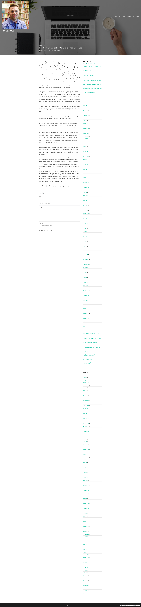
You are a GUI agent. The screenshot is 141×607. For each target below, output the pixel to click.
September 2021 (86, 115)
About (115, 16)
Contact (137, 16)
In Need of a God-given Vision (88, 75)
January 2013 (85, 285)
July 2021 (84, 118)
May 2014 (85, 244)
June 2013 (85, 272)
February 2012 (85, 308)
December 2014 (86, 233)
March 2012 (85, 305)
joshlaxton (44, 50)
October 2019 (85, 159)
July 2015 (84, 226)
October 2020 (85, 133)
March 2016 (85, 205)
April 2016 (85, 203)
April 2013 (85, 277)
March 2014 (85, 249)
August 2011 (85, 321)
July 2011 (84, 323)
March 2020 (85, 149)
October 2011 (85, 318)
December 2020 (86, 128)
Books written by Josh (128, 16)
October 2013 (85, 262)
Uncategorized (50, 50)
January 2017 (85, 195)
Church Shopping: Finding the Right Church (91, 63)
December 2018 (86, 179)
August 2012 (85, 298)
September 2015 (86, 220)
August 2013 (85, 267)
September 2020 (86, 136)
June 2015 (85, 228)
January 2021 (85, 125)
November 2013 (86, 259)
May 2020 (85, 143)
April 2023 (85, 107)
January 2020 (85, 151)
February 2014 (85, 251)
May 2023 (85, 105)
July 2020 (84, 141)
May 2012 (85, 300)
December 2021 (86, 113)
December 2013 (86, 256)
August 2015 (85, 223)
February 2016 (85, 208)
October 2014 (85, 236)
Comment (76, 215)
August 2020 (85, 138)
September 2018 (86, 187)
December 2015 (86, 213)
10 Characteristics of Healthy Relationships (91, 72)
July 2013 (84, 269)
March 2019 (85, 174)
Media (120, 16)
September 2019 (86, 161)
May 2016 (85, 200)
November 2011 (86, 316)
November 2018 (86, 182)
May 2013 (85, 274)
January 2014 (85, 254)
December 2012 (86, 287)
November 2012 (86, 290)
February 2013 (85, 282)
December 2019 (86, 154)
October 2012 (85, 292)
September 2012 (86, 295)
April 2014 (85, 246)
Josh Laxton (8, 30)
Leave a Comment (57, 50)
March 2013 (85, 280)
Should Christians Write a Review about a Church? (92, 66)
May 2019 (85, 169)
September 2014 (86, 238)
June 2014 (85, 241)
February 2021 (85, 123)
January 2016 (85, 210)
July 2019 (84, 166)
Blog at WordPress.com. (70, 605)
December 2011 (86, 313)
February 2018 (85, 190)
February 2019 (85, 177)
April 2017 (85, 192)
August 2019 (85, 164)
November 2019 (86, 156)
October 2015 (85, 218)
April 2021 (85, 120)
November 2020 (86, 131)
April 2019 (85, 172)
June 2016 (85, 197)
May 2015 (85, 231)
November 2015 (86, 215)
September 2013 (86, 264)
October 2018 (85, 185)
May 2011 (85, 326)
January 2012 (85, 310)
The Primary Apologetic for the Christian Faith (91, 78)
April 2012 (85, 303)
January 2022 (85, 110)
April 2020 (85, 146)
